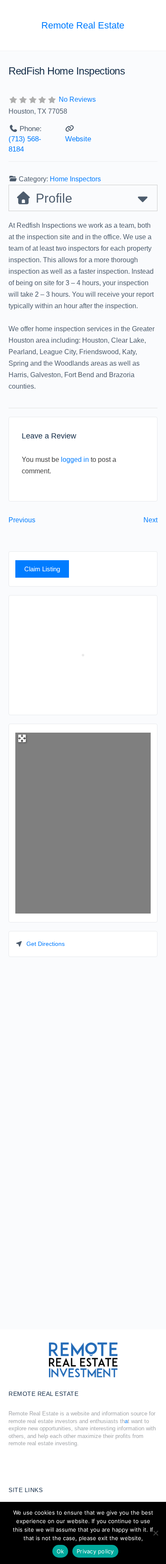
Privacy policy (95, 1551)
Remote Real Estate (82, 25)
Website (78, 139)
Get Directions (45, 943)
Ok (60, 1551)
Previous (22, 520)
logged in (75, 459)
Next (150, 520)
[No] (155, 1533)
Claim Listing (42, 569)
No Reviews (77, 99)
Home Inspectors (75, 179)
